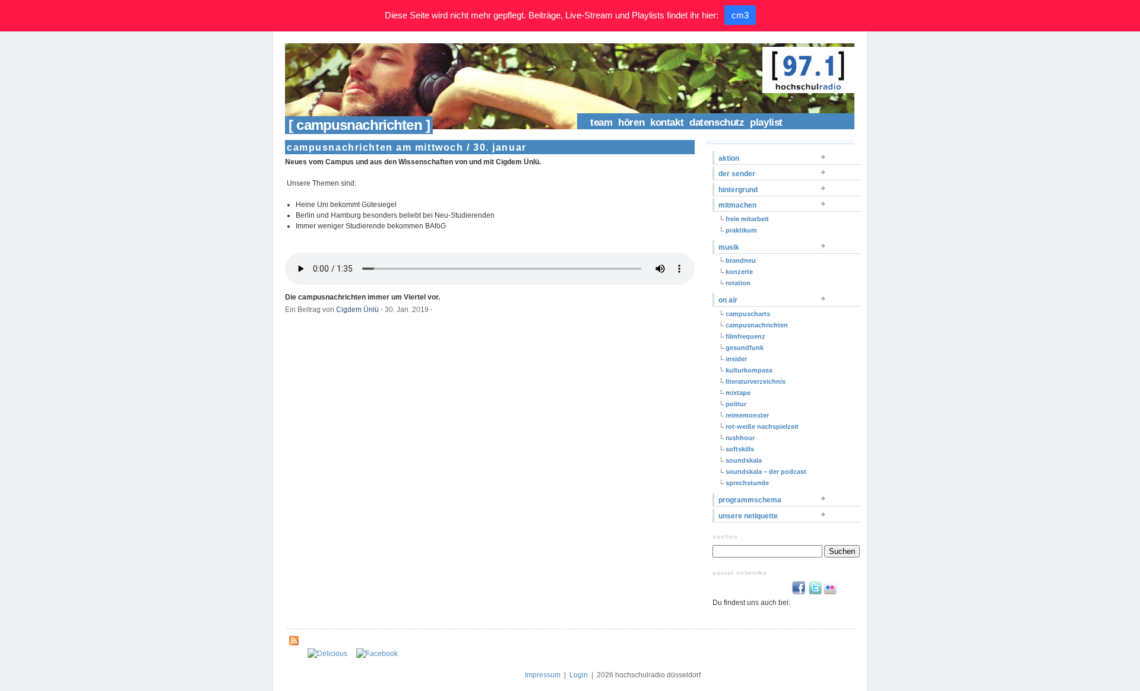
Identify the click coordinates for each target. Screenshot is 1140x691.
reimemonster (747, 415)
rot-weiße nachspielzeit (762, 426)
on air (727, 300)
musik (728, 247)
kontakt (666, 122)
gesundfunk (745, 347)
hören (631, 122)
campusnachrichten (757, 325)
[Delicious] (327, 653)
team (601, 122)
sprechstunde (747, 482)
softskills (740, 449)
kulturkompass (749, 370)
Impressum (542, 675)
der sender (736, 174)
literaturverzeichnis (756, 381)
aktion (728, 158)
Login (578, 675)
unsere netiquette (748, 516)
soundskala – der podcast (766, 471)
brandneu (741, 260)
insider (736, 358)
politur (736, 403)
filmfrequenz (745, 336)
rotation (738, 282)
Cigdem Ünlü (357, 309)
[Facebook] (377, 653)
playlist (766, 122)
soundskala (744, 460)
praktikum (741, 230)
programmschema (749, 500)
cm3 (740, 15)
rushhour (740, 437)
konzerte (739, 271)
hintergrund (738, 190)
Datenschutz (716, 122)
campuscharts (748, 313)
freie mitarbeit (747, 218)
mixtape (738, 392)
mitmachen (737, 205)
